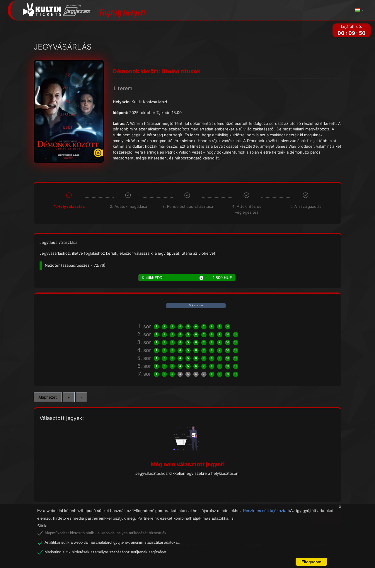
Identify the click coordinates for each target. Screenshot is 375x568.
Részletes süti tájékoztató (266, 510)
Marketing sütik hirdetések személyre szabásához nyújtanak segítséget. (106, 552)
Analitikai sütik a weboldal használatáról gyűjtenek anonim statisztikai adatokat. (112, 542)
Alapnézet (47, 397)
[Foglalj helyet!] (57, 10)
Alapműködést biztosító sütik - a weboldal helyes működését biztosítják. (106, 533)
